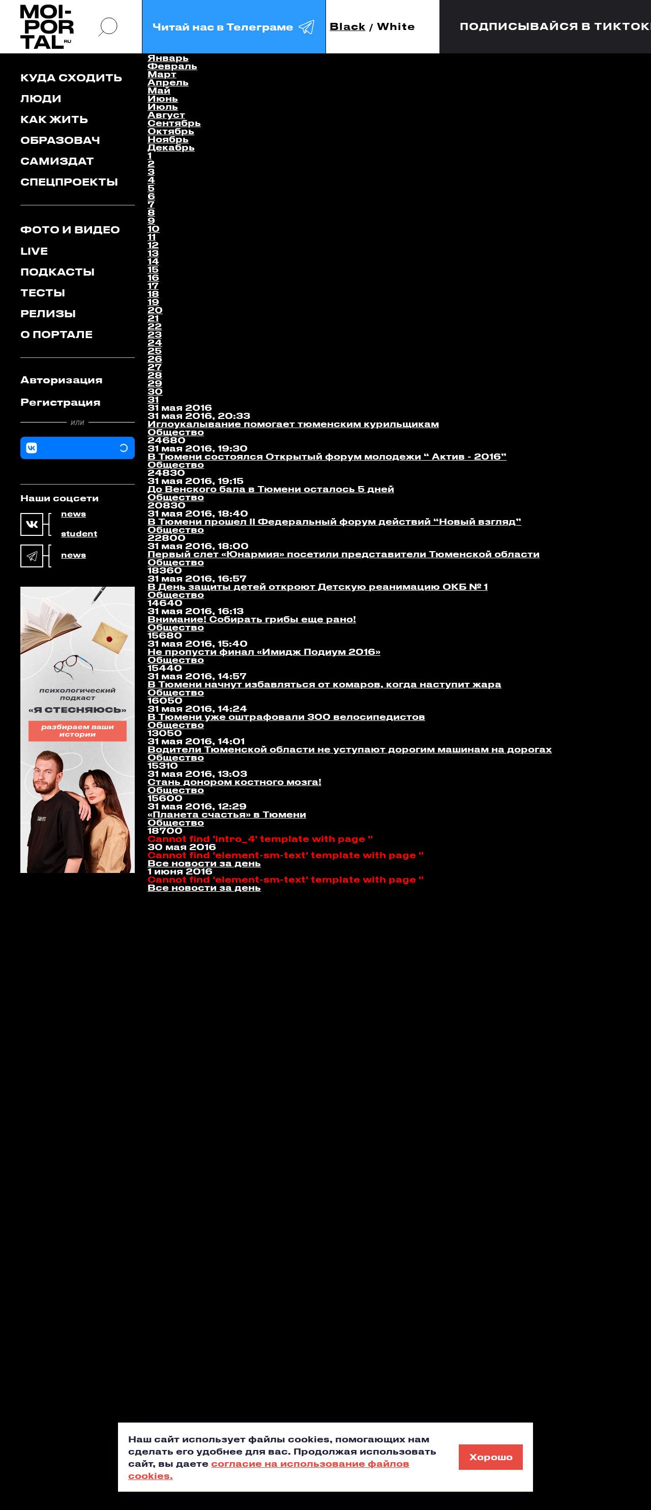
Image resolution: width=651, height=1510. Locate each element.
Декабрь (171, 147)
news (73, 514)
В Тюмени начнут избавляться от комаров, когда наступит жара (324, 684)
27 (154, 366)
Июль (162, 106)
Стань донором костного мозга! (234, 781)
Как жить (54, 119)
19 (153, 301)
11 (151, 236)
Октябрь (170, 131)
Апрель (168, 82)
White (396, 26)
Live (34, 251)
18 (153, 293)
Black (348, 26)
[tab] (77, 380)
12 (153, 244)
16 (153, 277)
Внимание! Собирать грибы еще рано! (251, 619)
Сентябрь (174, 122)
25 (154, 350)
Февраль (172, 66)
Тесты (42, 292)
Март (161, 74)
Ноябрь (168, 139)
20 (155, 310)
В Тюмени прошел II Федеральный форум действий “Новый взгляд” (334, 521)
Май (158, 90)
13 (153, 253)
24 (154, 342)
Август (166, 114)
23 (154, 334)
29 (154, 383)
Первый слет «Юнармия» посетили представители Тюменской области (343, 554)
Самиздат (57, 161)
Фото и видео (70, 229)
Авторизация (61, 379)
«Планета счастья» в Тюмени (226, 814)
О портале (56, 334)
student (79, 534)
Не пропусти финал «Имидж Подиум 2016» (263, 651)
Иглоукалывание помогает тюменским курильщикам (293, 423)
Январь (168, 57)
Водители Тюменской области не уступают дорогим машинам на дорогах (349, 749)
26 (154, 358)
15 (153, 269)
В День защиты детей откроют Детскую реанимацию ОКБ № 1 (317, 586)
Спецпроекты (69, 182)
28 (154, 375)
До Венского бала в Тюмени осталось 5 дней (270, 489)
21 (153, 318)
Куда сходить (71, 77)
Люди (41, 98)
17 (153, 285)
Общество (175, 432)
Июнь (162, 98)
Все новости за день (204, 863)
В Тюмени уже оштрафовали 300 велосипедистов (286, 716)
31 (153, 399)
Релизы (48, 313)
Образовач (60, 140)
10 (153, 228)
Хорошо (491, 1457)
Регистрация (60, 402)
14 (153, 261)
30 (155, 391)
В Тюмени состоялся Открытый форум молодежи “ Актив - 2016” (327, 456)
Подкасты (57, 272)
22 (154, 326)
